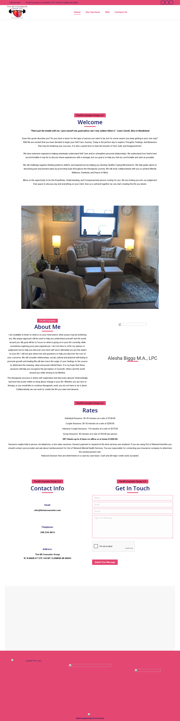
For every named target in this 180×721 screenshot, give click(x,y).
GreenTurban (98, 718)
